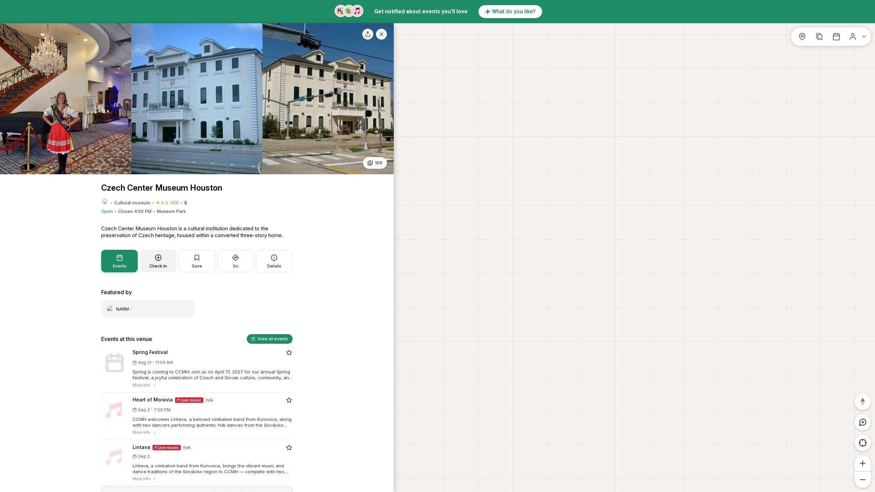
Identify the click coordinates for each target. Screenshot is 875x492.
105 (378, 162)
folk (209, 400)
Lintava (141, 447)
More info (141, 385)
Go (236, 266)
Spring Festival (150, 352)
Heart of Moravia (153, 399)
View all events (272, 338)
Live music (190, 400)
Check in (158, 266)
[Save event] (289, 352)
